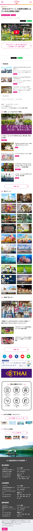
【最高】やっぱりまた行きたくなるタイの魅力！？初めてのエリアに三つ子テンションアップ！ (16, 322)
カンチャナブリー (5, 15)
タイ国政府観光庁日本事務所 (15, 460)
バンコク (13, 15)
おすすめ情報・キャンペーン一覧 (16, 418)
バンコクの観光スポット (6, 106)
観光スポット (4, 6)
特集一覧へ (16, 186)
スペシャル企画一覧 (16, 432)
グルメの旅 (17, 18)
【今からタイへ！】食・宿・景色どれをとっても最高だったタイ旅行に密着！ (16, 45)
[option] (4, 422)
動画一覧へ (16, 349)
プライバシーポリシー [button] (7, 525)
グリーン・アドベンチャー (7, 18)
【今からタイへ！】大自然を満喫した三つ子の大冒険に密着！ (23, 327)
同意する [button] (5, 529)
